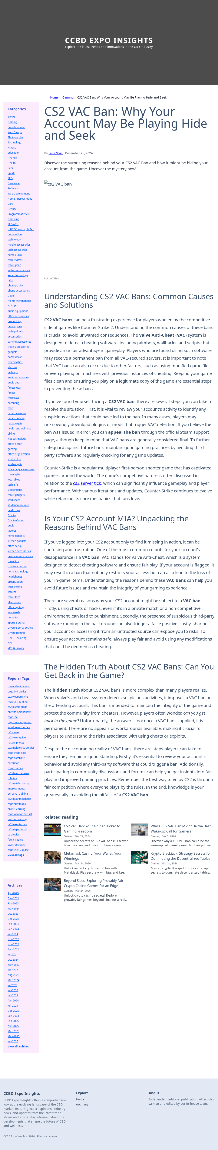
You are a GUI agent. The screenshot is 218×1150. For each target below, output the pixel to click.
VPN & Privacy (16, 648)
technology (14, 239)
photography (15, 285)
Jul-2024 (12, 954)
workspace (14, 500)
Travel (11, 117)
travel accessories (18, 347)
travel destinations (19, 686)
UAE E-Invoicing (17, 638)
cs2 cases (13, 732)
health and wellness (19, 428)
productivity (15, 321)
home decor (15, 357)
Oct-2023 (13, 913)
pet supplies (15, 326)
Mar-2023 (13, 970)
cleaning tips (15, 362)
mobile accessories (19, 244)
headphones (15, 576)
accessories (15, 336)
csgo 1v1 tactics (17, 691)
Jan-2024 (13, 934)
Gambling (13, 219)
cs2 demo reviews (18, 773)
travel (11, 296)
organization (15, 582)
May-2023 (14, 965)
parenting (13, 403)
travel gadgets (16, 495)
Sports (11, 173)
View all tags (16, 855)
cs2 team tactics (17, 824)
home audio (15, 255)
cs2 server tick (87, 483)
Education (13, 152)
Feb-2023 (13, 903)
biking (11, 433)
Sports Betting (16, 622)
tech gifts (13, 484)
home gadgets (16, 536)
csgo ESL (13, 717)
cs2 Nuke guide (17, 737)
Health (12, 163)
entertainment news (20, 712)
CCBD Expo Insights (109, 40)
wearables (14, 479)
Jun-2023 (13, 990)
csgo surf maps (17, 804)
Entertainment (16, 127)
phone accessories (19, 290)
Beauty (12, 209)
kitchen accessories (19, 551)
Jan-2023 (13, 995)
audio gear (14, 382)
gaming (12, 449)
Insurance (14, 183)
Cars (10, 204)
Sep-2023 (13, 1016)
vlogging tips (15, 490)
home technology (18, 571)
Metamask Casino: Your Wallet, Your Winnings (93, 856)
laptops (12, 530)
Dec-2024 (13, 898)
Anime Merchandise (20, 301)
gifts (10, 280)
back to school (16, 418)
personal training (18, 793)
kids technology (17, 439)
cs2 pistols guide (17, 707)
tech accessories (17, 250)
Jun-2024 (13, 1005)
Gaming (68, 97)
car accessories (17, 413)
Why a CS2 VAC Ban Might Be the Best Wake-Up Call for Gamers (181, 829)
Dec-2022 (13, 1011)
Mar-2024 (13, 980)
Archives (82, 1104)
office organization (19, 454)
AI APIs (12, 306)
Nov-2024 (13, 944)
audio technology (18, 275)
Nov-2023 (13, 939)
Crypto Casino (16, 520)
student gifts (15, 464)
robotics (12, 778)
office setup (15, 546)
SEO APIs (13, 224)
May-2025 (14, 1036)
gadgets (12, 352)
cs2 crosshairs (16, 845)
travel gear (14, 265)
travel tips (13, 561)
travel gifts (14, 474)
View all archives (18, 1046)
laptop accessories (19, 270)
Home (54, 97)
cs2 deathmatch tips (20, 799)
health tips (14, 510)
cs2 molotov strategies (21, 748)
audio (11, 525)
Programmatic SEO (19, 214)
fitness (12, 393)
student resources (18, 505)
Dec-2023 (13, 919)
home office (15, 234)
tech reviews (15, 260)
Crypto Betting (16, 633)
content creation (17, 566)
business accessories (20, 556)
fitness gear (15, 387)
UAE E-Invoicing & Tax (21, 229)
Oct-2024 (13, 959)
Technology (14, 142)
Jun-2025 (13, 1041)
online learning (16, 809)
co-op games (15, 768)
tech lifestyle (15, 587)
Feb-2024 (13, 924)
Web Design (15, 132)
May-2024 (14, 908)
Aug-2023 (13, 975)
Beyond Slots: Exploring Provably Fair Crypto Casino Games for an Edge (93, 883)
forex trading (15, 839)
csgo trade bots (17, 753)
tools (10, 408)
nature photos (16, 742)
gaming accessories (19, 341)
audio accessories (18, 377)
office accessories (18, 316)
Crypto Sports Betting (20, 627)
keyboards (14, 612)
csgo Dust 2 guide (18, 850)
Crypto (12, 515)
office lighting (16, 607)
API (10, 643)
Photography (15, 137)
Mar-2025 (13, 1031)
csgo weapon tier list (20, 814)
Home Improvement (20, 198)
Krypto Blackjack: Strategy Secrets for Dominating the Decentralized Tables (181, 856)
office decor (15, 444)
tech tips (13, 372)
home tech (14, 617)
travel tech (14, 597)
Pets (10, 168)
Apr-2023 (13, 893)
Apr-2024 (13, 1000)
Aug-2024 (13, 949)
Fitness (12, 147)
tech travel (14, 398)
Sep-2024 (13, 929)
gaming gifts (15, 423)
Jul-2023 (12, 985)
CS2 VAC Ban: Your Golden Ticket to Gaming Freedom (92, 829)
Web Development (19, 193)
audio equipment (18, 311)
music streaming (17, 702)
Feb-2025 (13, 1021)
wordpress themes (19, 727)
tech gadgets (15, 331)
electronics (14, 602)
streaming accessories (21, 469)
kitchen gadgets (17, 541)
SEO (10, 178)
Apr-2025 (13, 1026)
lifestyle (12, 367)
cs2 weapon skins (18, 696)
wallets (12, 592)
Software (13, 188)
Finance (12, 158)
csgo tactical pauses (20, 722)
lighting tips (14, 459)
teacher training (17, 819)
